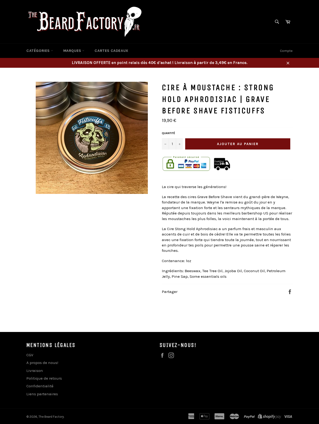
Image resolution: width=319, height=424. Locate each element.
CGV (29, 355)
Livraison (34, 370)
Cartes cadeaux (111, 50)
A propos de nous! (42, 362)
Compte (286, 51)
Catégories (38, 50)
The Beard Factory (51, 416)
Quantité (168, 133)
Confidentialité (39, 386)
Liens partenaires (42, 394)
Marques (72, 50)
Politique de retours (44, 378)
